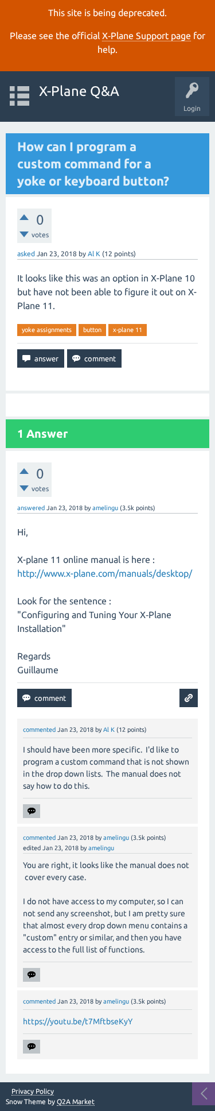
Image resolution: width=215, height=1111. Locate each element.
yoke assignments (47, 329)
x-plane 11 (127, 329)
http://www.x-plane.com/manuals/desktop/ (104, 573)
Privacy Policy (32, 1091)
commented (39, 729)
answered (31, 507)
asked (26, 253)
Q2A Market (76, 1101)
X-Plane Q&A (79, 91)
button (92, 329)
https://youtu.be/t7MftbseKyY (77, 1021)
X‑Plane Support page (146, 35)
